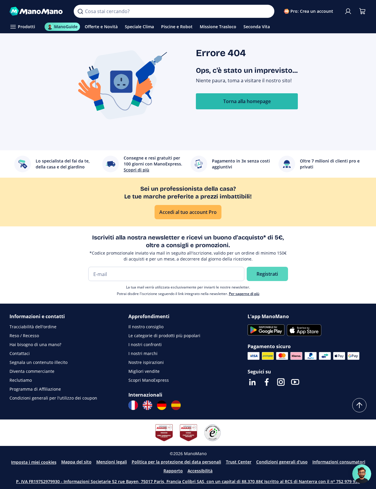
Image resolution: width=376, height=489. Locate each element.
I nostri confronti (145, 344)
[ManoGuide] (361, 473)
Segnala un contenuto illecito (38, 362)
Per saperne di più (244, 293)
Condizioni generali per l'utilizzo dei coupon (53, 398)
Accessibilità (200, 471)
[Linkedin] (252, 382)
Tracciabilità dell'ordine (33, 326)
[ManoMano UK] (147, 405)
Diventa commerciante (32, 371)
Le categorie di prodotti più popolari (164, 335)
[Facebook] (266, 382)
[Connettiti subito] (348, 11)
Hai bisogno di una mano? (35, 344)
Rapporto (173, 471)
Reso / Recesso (24, 335)
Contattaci (20, 353)
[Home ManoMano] (37, 11)
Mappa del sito (76, 462)
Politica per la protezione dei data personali (176, 462)
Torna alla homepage (247, 101)
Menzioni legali (111, 462)
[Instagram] (281, 382)
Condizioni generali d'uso (282, 462)
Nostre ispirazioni (146, 362)
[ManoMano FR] (133, 405)
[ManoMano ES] (176, 405)
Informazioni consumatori (338, 462)
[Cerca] (80, 11)
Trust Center (238, 462)
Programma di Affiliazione (35, 389)
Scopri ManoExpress (148, 380)
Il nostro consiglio (145, 326)
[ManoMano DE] (161, 405)
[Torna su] (359, 405)
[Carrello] (362, 11)
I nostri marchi (143, 353)
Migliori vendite (144, 371)
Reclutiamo (21, 380)
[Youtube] (295, 382)
